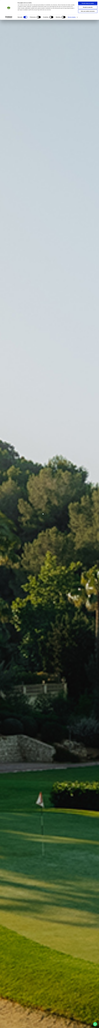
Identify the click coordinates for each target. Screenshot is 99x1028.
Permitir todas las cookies (88, 3)
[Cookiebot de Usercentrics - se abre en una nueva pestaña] (9, 17)
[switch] (39, 17)
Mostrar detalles (72, 17)
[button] (95, 1024)
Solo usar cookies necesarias (88, 11)
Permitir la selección (88, 7)
